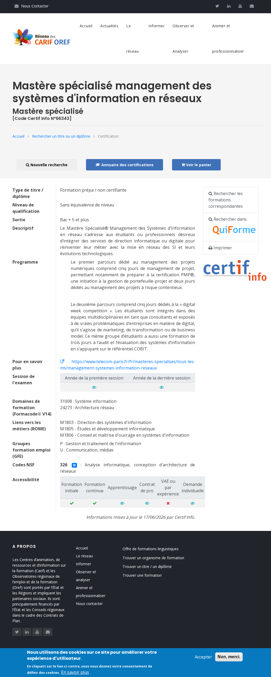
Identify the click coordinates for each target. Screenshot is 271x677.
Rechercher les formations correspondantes (226, 200)
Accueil (86, 25)
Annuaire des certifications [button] (126, 164)
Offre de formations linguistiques (151, 548)
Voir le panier (198, 164)
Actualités (109, 25)
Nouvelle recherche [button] (48, 164)
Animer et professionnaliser (228, 38)
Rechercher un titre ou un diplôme (61, 136)
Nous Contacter (31, 5)
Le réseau (132, 38)
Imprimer (222, 248)
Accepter (203, 657)
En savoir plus (75, 672)
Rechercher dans (230, 219)
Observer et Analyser (183, 38)
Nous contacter (89, 603)
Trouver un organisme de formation (153, 557)
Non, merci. (229, 657)
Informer (156, 25)
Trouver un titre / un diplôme (147, 566)
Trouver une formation (142, 575)
